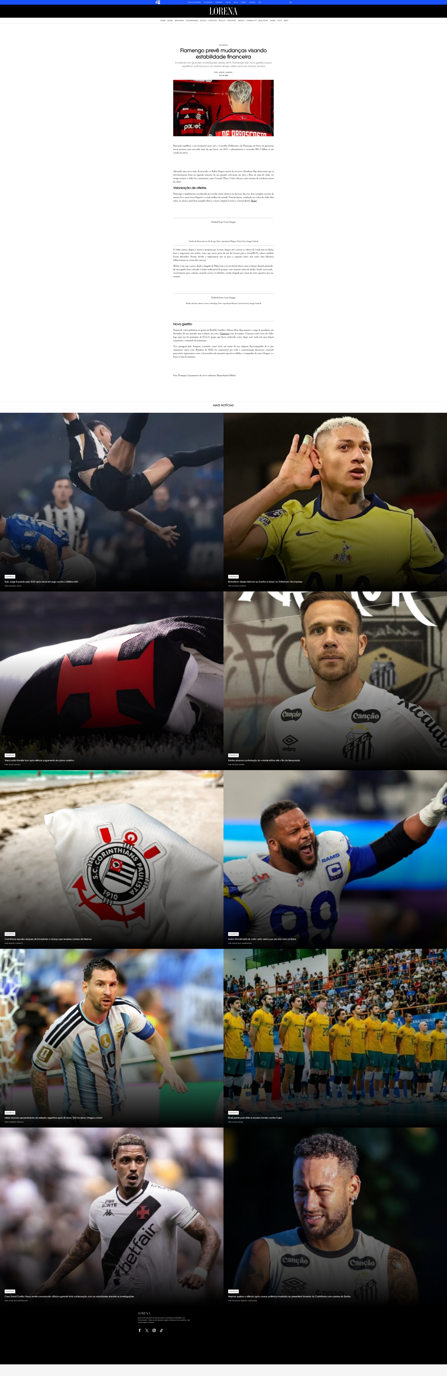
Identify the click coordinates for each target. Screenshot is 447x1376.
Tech (279, 20)
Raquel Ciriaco (16, 943)
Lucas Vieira (237, 1122)
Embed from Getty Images (223, 222)
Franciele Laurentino (242, 943)
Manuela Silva (15, 586)
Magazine (179, 20)
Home (163, 20)
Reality (222, 20)
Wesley (254, 200)
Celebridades (192, 20)
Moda (170, 20)
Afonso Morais (239, 586)
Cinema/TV (252, 20)
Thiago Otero (238, 764)
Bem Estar (263, 20)
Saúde (273, 20)
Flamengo (224, 333)
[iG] (158, 4)
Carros (252, 2)
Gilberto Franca (16, 1122)
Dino (286, 20)
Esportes (219, 2)
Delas (236, 2)
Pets (259, 2)
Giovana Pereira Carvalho (244, 1301)
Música (241, 20)
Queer (243, 2)
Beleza (203, 20)
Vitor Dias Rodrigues (18, 1301)
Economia (208, 2)
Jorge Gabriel (226, 72)
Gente (228, 2)
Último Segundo (194, 2)
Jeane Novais (15, 764)
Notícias (212, 20)
